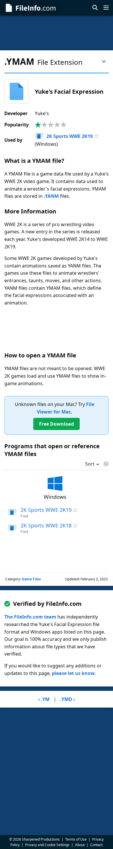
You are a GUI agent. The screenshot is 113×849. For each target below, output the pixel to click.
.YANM (51, 196)
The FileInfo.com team (30, 617)
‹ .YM (44, 699)
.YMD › (67, 699)
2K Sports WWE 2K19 (69, 136)
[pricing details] (105, 464)
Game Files (31, 579)
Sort (89, 464)
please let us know (73, 673)
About (80, 844)
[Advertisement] (56, 33)
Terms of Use (76, 839)
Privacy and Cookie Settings (47, 844)
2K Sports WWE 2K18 (46, 525)
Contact (96, 844)
